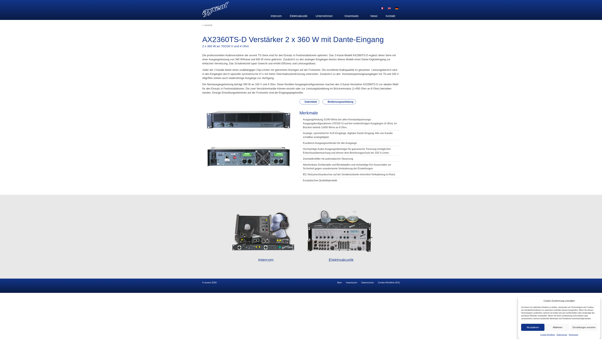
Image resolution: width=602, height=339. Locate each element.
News (374, 16)
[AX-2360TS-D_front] (248, 129)
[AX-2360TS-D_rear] (248, 167)
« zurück (207, 25)
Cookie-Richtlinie (547, 335)
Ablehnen (557, 327)
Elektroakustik (298, 16)
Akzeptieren (533, 327)
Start (339, 282)
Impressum (573, 335)
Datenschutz (562, 335)
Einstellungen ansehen (584, 327)
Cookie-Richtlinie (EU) (389, 282)
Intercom (276, 16)
